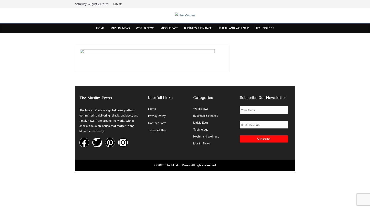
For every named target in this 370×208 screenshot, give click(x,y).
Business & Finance (198, 28)
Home (100, 28)
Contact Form (157, 123)
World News (145, 28)
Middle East (169, 28)
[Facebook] (84, 142)
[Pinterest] (110, 142)
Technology (265, 28)
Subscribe (264, 139)
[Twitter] (97, 142)
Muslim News (120, 28)
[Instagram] (123, 142)
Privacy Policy (157, 116)
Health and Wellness (234, 28)
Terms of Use (157, 130)
